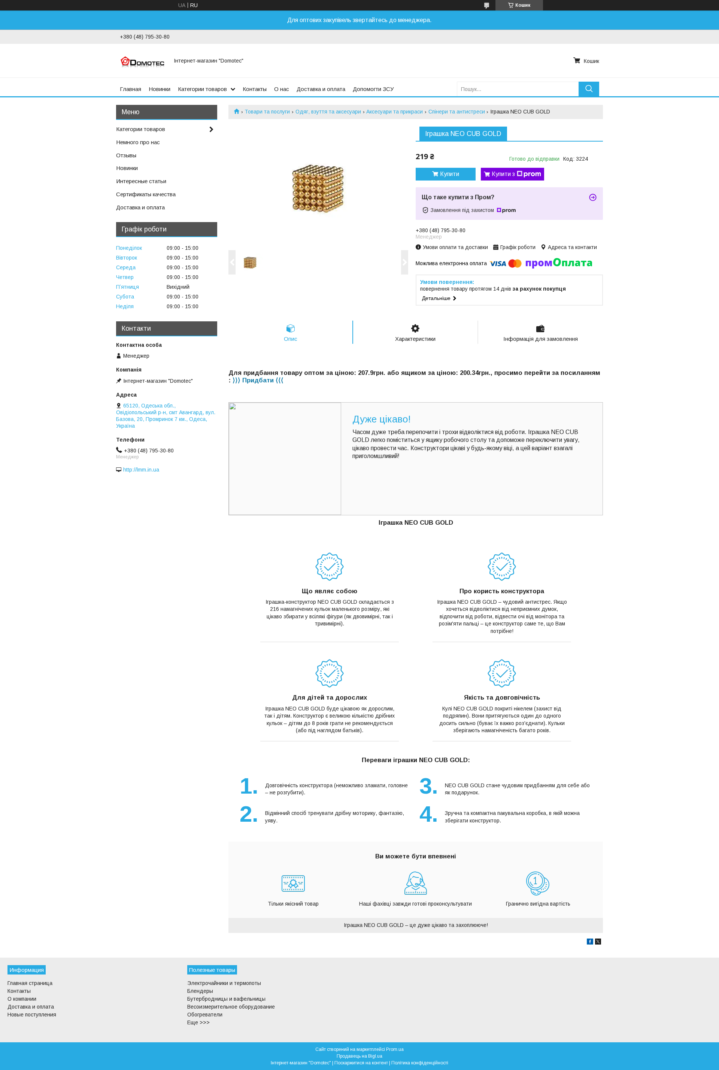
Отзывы (126, 155)
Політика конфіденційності (419, 1063)
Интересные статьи (141, 181)
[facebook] (590, 943)
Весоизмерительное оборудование (231, 1007)
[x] (598, 943)
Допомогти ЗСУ (373, 89)
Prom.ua (395, 1049)
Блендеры (200, 991)
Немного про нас (138, 142)
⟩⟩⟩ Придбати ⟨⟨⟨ (258, 380)
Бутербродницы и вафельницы (226, 999)
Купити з (503, 174)
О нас (281, 89)
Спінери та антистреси (456, 112)
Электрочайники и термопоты (224, 983)
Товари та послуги (267, 112)
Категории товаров (202, 89)
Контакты (255, 89)
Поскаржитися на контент (361, 1063)
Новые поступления (31, 1015)
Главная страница (29, 983)
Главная (130, 89)
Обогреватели (204, 1015)
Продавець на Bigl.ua (359, 1056)
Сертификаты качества (146, 194)
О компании (21, 999)
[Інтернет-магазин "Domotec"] (142, 61)
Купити (449, 174)
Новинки (159, 89)
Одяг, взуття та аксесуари (328, 112)
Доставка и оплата (321, 89)
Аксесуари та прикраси (394, 112)
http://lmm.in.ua (141, 470)
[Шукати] (589, 89)
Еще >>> (198, 1022)
